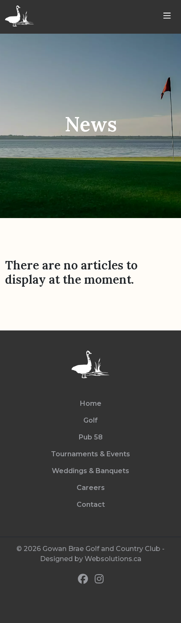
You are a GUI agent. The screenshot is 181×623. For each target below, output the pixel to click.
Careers (91, 488)
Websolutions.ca (113, 559)
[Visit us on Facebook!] (83, 579)
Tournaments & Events (90, 454)
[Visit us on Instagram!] (99, 579)
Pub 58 (91, 437)
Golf (90, 420)
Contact (91, 505)
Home (90, 403)
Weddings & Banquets (90, 471)
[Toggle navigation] (167, 16)
